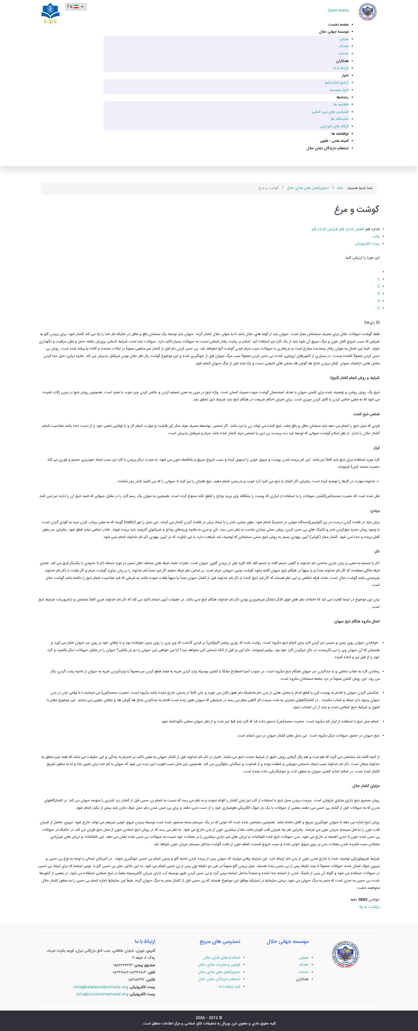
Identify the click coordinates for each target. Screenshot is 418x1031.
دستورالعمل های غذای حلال (219, 972)
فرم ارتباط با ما (229, 987)
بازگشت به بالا (369, 907)
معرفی (304, 958)
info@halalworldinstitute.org (101, 987)
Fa (70, 6)
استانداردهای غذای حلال (221, 958)
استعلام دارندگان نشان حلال (219, 979)
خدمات (303, 972)
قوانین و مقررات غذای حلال (219, 965)
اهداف (304, 965)
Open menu (338, 11)
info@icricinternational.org (102, 994)
